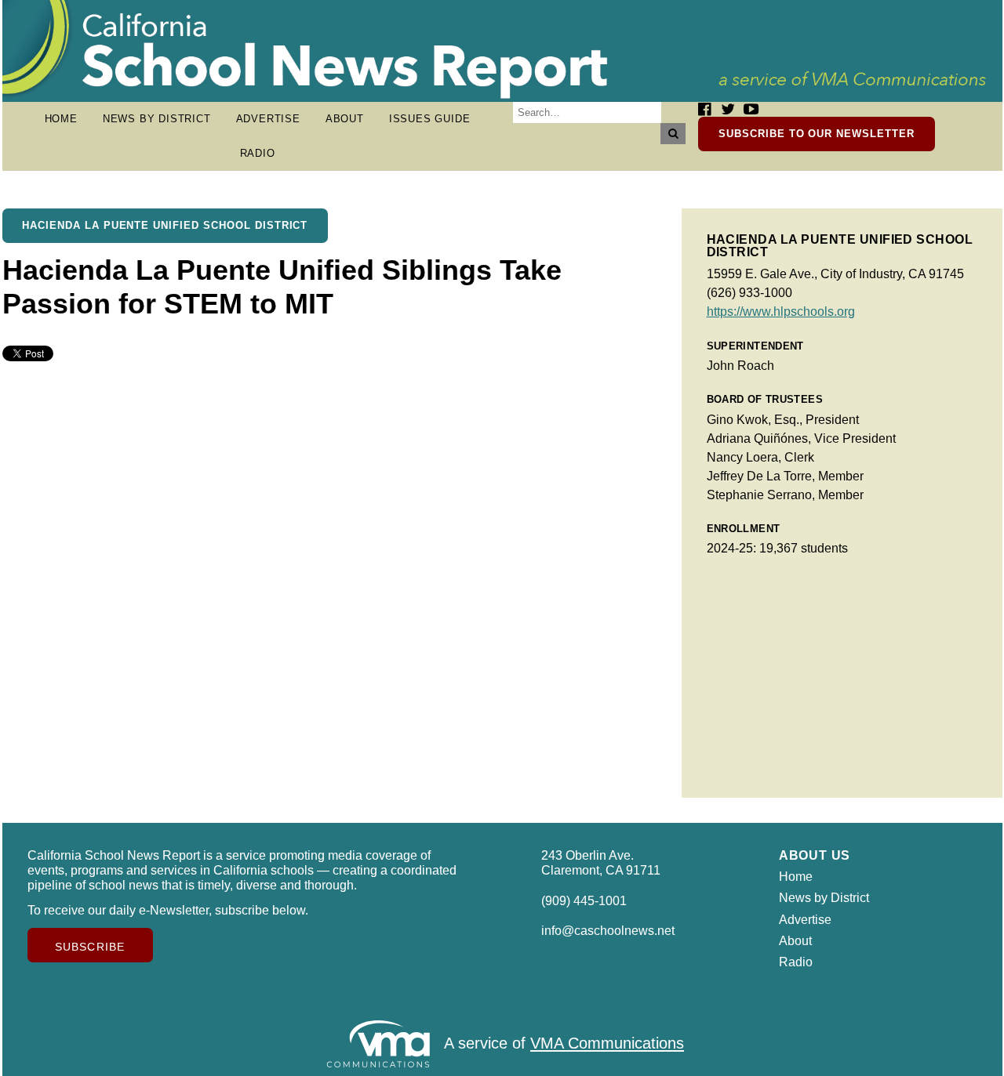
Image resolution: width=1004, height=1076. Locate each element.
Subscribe (90, 946)
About (345, 119)
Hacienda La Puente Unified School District (164, 225)
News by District (157, 119)
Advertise (268, 119)
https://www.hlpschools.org (781, 311)
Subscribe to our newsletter (816, 133)
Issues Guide (430, 119)
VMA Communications (607, 1043)
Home (61, 119)
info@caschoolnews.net (608, 930)
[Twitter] (728, 109)
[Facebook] (704, 109)
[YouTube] (751, 109)
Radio (257, 153)
